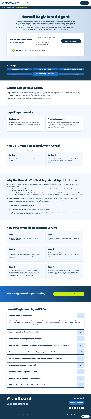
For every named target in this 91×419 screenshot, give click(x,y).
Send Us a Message (76, 403)
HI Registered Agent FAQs (71, 74)
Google (43, 50)
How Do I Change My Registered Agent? (71, 69)
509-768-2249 (77, 408)
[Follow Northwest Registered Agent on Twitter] (11, 404)
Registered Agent (10, 7)
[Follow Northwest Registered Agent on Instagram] (20, 404)
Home (3, 7)
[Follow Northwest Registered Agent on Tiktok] (24, 404)
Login (65, 3)
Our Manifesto (63, 414)
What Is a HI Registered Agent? (19, 69)
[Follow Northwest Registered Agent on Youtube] (8, 404)
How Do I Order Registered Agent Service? (45, 74)
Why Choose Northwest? (19, 74)
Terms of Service (80, 414)
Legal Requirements (45, 69)
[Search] (77, 3)
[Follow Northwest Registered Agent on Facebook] (17, 404)
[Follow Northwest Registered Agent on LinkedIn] (14, 404)
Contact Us (72, 3)
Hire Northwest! (69, 294)
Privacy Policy (72, 414)
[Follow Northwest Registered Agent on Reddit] (27, 404)
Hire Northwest (71, 41)
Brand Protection (58, 208)
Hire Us (84, 3)
